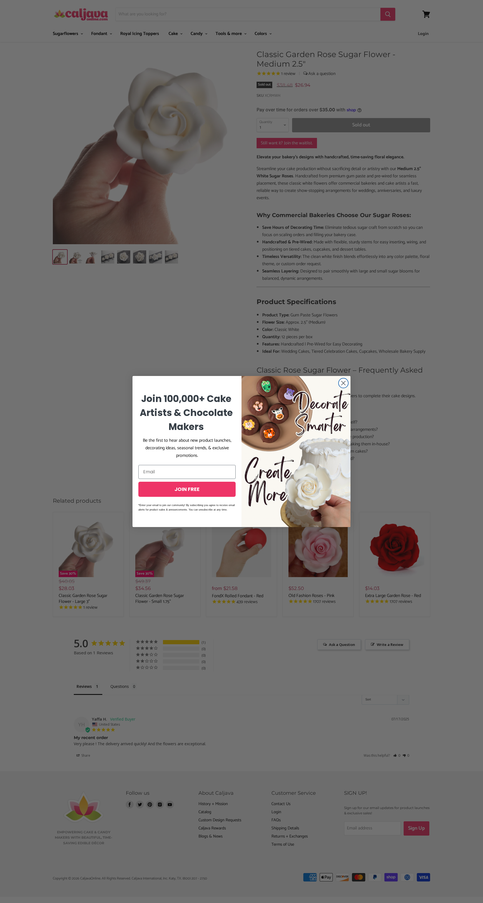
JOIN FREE (187, 489)
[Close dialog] (343, 383)
